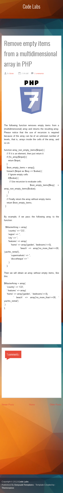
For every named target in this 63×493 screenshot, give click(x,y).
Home (32, 404)
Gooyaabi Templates (24, 485)
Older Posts (55, 404)
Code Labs (31, 6)
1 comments (39, 73)
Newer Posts (8, 404)
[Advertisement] (31, 441)
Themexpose (8, 488)
